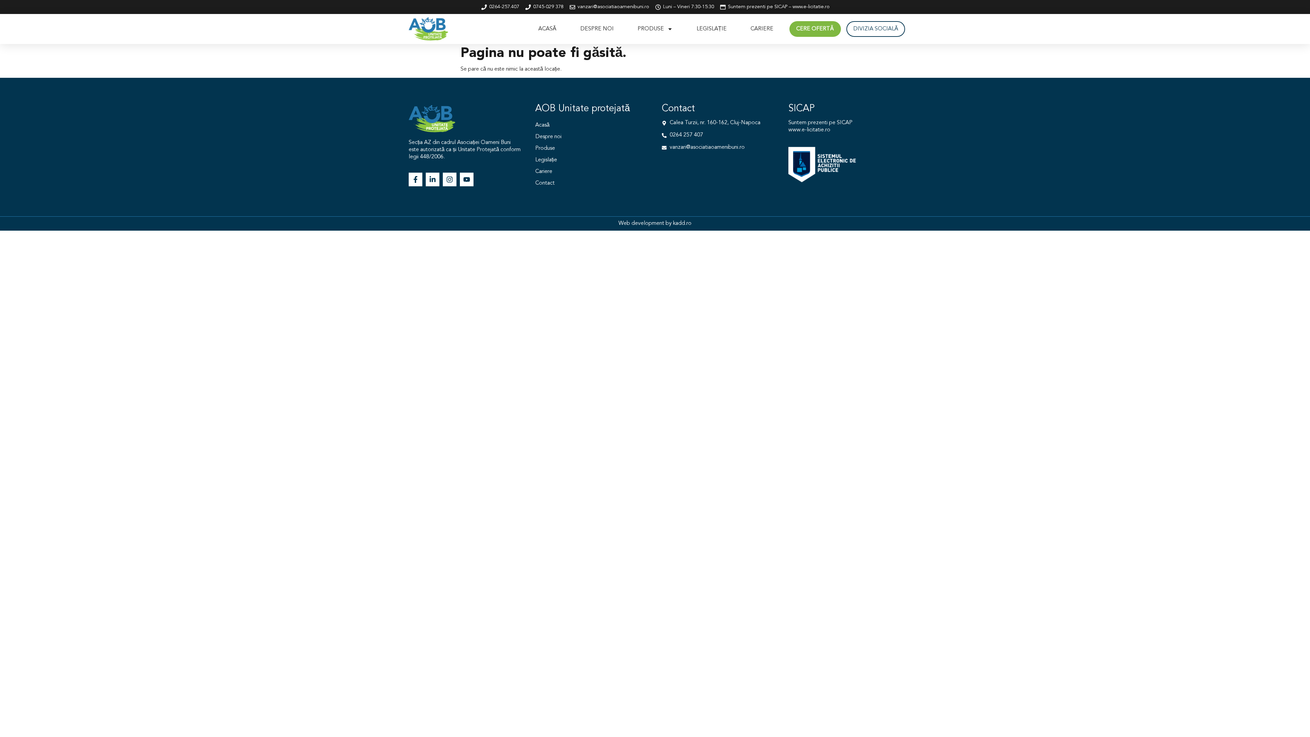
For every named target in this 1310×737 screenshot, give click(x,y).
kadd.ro (682, 223)
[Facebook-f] (415, 179)
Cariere (762, 29)
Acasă (547, 29)
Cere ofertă (815, 29)
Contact (545, 183)
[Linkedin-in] (432, 179)
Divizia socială (875, 29)
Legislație (712, 29)
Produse (651, 29)
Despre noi (597, 29)
